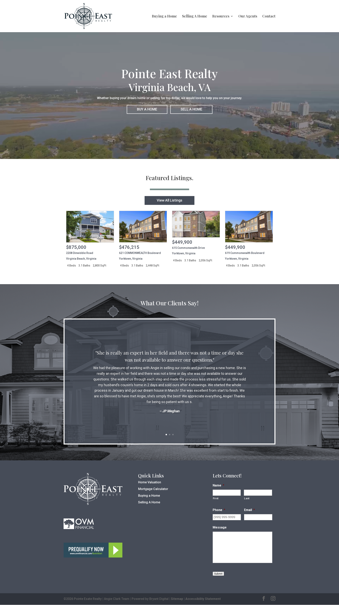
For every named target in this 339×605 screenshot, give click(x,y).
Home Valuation (149, 482)
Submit (218, 573)
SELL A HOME (191, 109)
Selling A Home (194, 16)
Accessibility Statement (203, 599)
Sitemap (177, 599)
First (216, 498)
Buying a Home (164, 16)
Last (247, 498)
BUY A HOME (147, 109)
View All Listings (169, 200)
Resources (220, 16)
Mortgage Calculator (153, 489)
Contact (268, 16)
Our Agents (247, 16)
